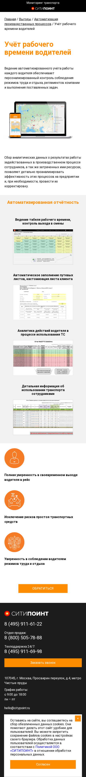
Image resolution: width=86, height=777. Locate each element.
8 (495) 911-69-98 (23, 651)
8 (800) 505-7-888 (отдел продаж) (80, 9)
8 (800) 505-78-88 (23, 637)
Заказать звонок (43, 663)
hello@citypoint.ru (17, 708)
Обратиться (43, 588)
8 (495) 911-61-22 (23, 624)
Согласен (43, 764)
